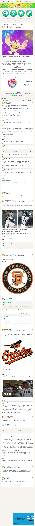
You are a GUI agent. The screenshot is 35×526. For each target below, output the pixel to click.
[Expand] (17, 307)
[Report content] (32, 24)
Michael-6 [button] (6, 102)
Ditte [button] (5, 145)
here (17, 28)
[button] (3, 27)
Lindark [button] (5, 466)
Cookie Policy (16, 523)
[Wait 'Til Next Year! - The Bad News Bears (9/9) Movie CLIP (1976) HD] (17, 388)
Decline (31, 518)
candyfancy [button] (6, 119)
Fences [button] (5, 138)
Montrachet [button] (6, 424)
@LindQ (3, 180)
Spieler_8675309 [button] (7, 200)
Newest (6, 100)
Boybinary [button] (6, 238)
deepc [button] (5, 177)
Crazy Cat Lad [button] (7, 26)
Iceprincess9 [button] (6, 416)
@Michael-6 (4, 479)
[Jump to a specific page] (33, 100)
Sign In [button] (14, 95)
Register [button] (20, 95)
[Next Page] (31, 100)
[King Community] (17, 1)
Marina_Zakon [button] (7, 402)
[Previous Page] (29, 100)
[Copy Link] (23, 27)
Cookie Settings (31, 520)
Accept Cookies (31, 516)
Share (3, 89)
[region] (23, 519)
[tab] (17, 20)
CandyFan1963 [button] (7, 169)
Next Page (17, 484)
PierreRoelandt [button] (7, 158)
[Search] (23, 1)
